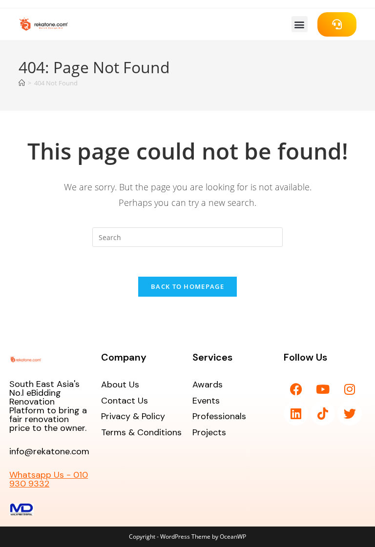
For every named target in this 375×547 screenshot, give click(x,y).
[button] (300, 24)
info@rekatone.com (49, 451)
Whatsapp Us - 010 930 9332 (48, 479)
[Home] (22, 83)
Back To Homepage (187, 286)
